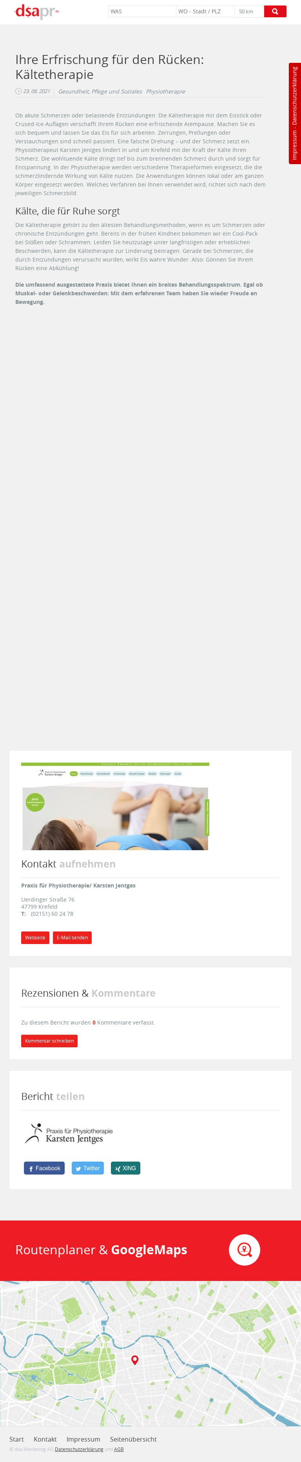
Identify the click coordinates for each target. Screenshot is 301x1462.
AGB (119, 1449)
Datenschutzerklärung (294, 96)
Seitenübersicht (133, 1439)
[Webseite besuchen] (115, 805)
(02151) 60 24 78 (52, 913)
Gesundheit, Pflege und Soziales (100, 91)
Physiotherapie (165, 91)
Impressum (294, 145)
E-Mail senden (72, 938)
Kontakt (45, 1439)
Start (16, 1439)
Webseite (35, 938)
